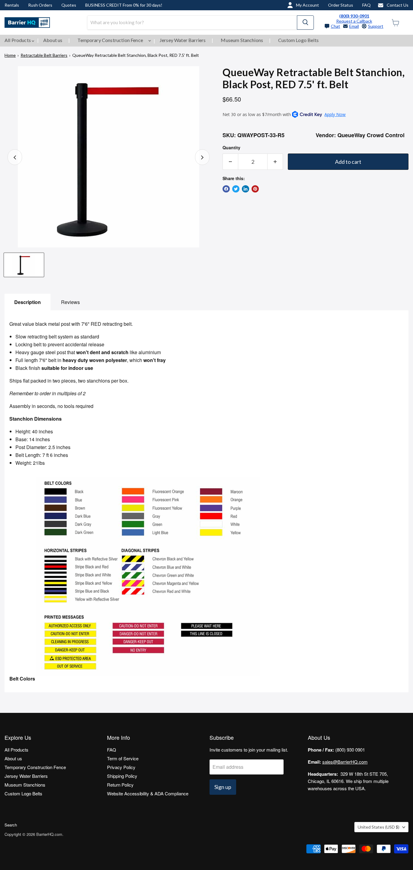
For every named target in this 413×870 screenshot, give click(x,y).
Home (10, 55)
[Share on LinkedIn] (245, 188)
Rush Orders (40, 5)
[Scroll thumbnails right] (202, 157)
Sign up (222, 787)
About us (52, 40)
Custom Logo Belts (298, 40)
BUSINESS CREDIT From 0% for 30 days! (123, 5)
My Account (307, 5)
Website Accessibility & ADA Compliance (147, 793)
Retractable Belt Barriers (44, 55)
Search (11, 825)
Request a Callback (354, 21)
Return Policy (120, 784)
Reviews (70, 302)
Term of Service (122, 758)
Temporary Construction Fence (110, 40)
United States (378, 827)
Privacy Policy (121, 767)
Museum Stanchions (242, 40)
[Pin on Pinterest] (255, 188)
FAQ (366, 5)
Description (27, 302)
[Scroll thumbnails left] (15, 157)
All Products (18, 40)
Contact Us (397, 5)
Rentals (12, 5)
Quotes (68, 5)
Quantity (231, 147)
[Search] (305, 22)
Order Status (340, 5)
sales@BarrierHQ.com (345, 761)
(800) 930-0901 (354, 15)
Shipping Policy (122, 776)
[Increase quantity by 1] (275, 162)
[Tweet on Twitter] (235, 188)
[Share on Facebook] (226, 188)
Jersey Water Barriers (183, 40)
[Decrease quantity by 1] (230, 162)
